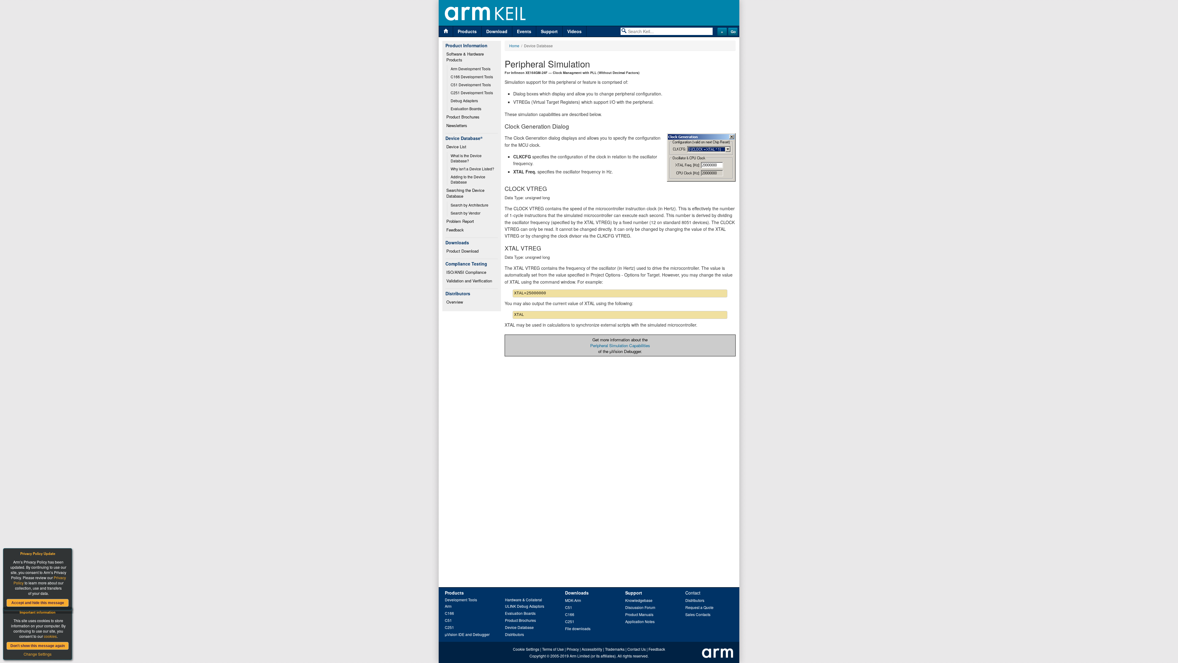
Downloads (577, 593)
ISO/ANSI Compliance (466, 272)
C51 (448, 620)
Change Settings (38, 654)
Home (514, 45)
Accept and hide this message (37, 603)
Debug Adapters (464, 100)
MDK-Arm (573, 600)
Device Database (519, 627)
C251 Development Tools (472, 92)
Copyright (537, 655)
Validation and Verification (469, 281)
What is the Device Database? (467, 158)
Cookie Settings (526, 649)
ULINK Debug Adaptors (524, 606)
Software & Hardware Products (465, 57)
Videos (574, 31)
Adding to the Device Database (468, 179)
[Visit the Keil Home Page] (446, 31)
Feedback (455, 230)
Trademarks (615, 649)
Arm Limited (580, 655)
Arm (448, 606)
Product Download (462, 251)
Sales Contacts (697, 614)
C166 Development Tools (472, 76)
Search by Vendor (465, 212)
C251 (449, 627)
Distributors (514, 634)
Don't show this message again (37, 646)
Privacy (573, 649)
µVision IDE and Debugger (467, 634)
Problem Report (460, 221)
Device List (456, 146)
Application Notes (640, 621)
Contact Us (636, 649)
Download (496, 31)
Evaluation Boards (466, 108)
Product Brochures (462, 117)
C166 (449, 613)
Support (549, 31)
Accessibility (592, 649)
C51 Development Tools (471, 84)
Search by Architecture (469, 204)
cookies (50, 636)
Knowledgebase (639, 600)
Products (467, 31)
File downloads (578, 628)
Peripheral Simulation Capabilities (620, 345)
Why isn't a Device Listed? (472, 168)
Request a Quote (699, 607)
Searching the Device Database (466, 193)
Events (524, 31)
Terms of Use (553, 649)
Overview (454, 302)
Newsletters (456, 125)
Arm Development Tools (471, 68)
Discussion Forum (640, 607)
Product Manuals (639, 614)
